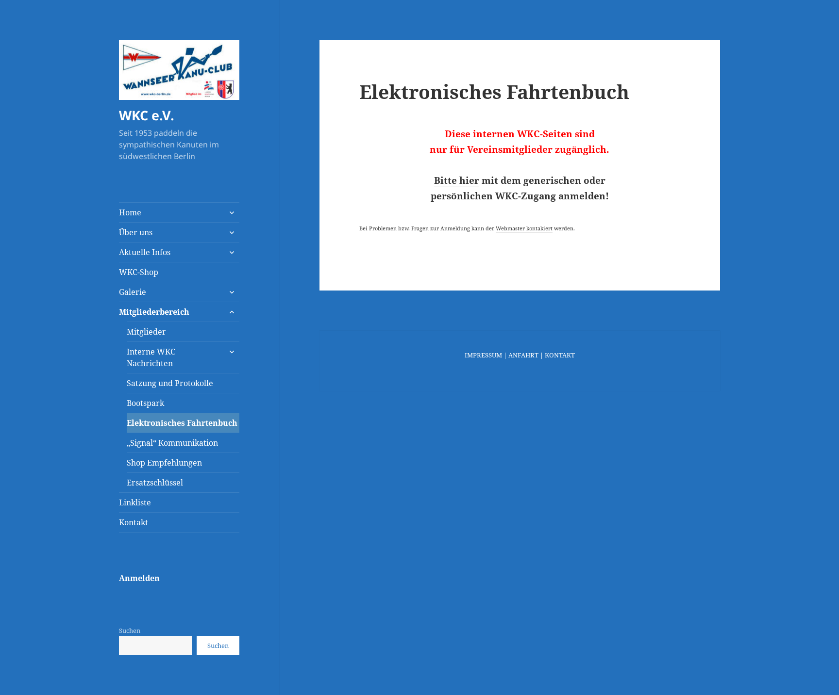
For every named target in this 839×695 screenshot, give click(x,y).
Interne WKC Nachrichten (151, 357)
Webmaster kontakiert (524, 228)
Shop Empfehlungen (164, 462)
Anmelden (139, 578)
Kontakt (133, 522)
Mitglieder (146, 331)
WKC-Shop (138, 272)
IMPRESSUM (483, 355)
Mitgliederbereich (154, 312)
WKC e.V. (146, 115)
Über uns (135, 232)
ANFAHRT (523, 355)
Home (130, 212)
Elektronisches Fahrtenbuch (182, 423)
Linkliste (135, 502)
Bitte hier (456, 180)
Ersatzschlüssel (155, 482)
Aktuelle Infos (144, 252)
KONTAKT (560, 355)
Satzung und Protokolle (170, 383)
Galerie (132, 292)
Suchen (129, 630)
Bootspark (145, 403)
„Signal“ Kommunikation (172, 442)
